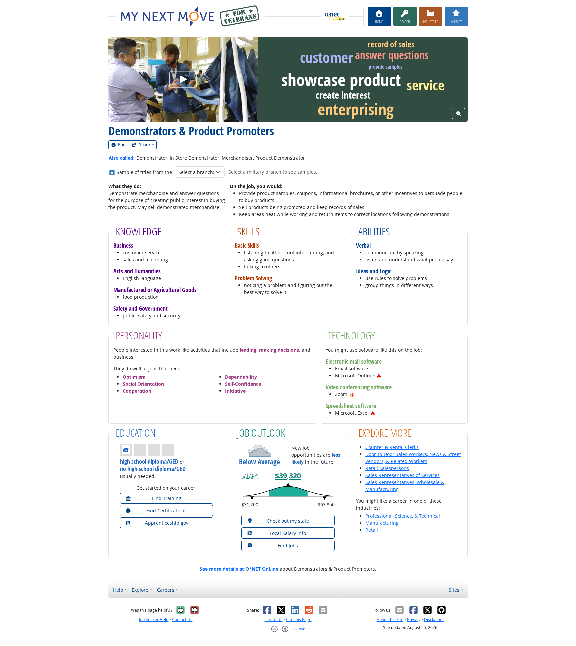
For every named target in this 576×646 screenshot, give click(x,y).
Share (144, 144)
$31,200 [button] (249, 504)
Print (122, 144)
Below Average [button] (259, 462)
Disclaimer (434, 619)
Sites (454, 590)
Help (118, 590)
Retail (371, 530)
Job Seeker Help (153, 619)
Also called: (122, 158)
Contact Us (182, 619)
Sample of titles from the (144, 172)
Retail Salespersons (387, 468)
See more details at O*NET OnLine (239, 569)
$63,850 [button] (326, 504)
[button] (379, 375)
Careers (165, 590)
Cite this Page (298, 619)
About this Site (390, 619)
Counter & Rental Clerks (392, 447)
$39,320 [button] (288, 476)
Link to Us (273, 619)
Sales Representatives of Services (402, 475)
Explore (140, 590)
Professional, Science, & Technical (402, 516)
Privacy (413, 619)
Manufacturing (382, 523)
